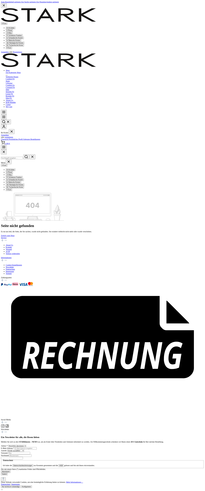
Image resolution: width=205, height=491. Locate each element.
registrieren (9, 137)
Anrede (4, 451)
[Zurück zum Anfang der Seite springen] (3, 479)
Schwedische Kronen (15, 38)
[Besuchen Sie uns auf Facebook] (7, 427)
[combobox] (12, 158)
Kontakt (9, 247)
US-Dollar (10, 28)
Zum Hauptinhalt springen (11, 2)
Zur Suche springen (28, 2)
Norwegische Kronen (15, 43)
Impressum (10, 271)
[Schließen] (2, 489)
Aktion (4, 446)
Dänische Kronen (13, 40)
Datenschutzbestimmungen (22, 465)
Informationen (6, 258)
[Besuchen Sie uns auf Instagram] (3, 427)
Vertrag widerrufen (13, 254)
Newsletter (10, 267)
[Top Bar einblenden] (4, 147)
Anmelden (5, 52)
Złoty (9, 33)
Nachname (5, 455)
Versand (9, 249)
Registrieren (17, 52)
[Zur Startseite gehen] (48, 21)
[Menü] (4, 112)
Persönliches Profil (16, 139)
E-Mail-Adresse (7, 448)
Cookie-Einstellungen (14, 265)
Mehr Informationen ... (74, 482)
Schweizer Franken (14, 35)
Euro (9, 48)
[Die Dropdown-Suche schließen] (32, 156)
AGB (8, 251)
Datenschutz (10, 269)
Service (4, 238)
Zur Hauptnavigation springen (47, 2)
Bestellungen (35, 139)
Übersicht (5, 139)
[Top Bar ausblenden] (4, 5)
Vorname (4, 453)
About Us (9, 245)
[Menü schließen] (7, 75)
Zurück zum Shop (7, 236)
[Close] (4, 152)
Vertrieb (9, 274)
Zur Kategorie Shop (13, 73)
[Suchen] (6, 121)
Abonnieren (6, 471)
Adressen (26, 139)
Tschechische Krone (15, 45)
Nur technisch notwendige (11, 487)
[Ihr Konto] (4, 126)
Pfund (9, 30)
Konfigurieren (26, 487)
